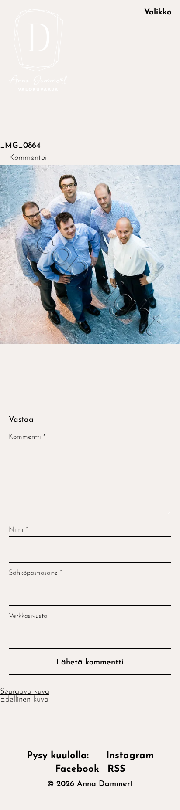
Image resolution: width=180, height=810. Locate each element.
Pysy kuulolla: (62, 756)
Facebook (77, 769)
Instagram (130, 756)
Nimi (18, 529)
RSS (116, 769)
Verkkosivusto (28, 616)
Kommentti (27, 437)
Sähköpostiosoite (35, 572)
